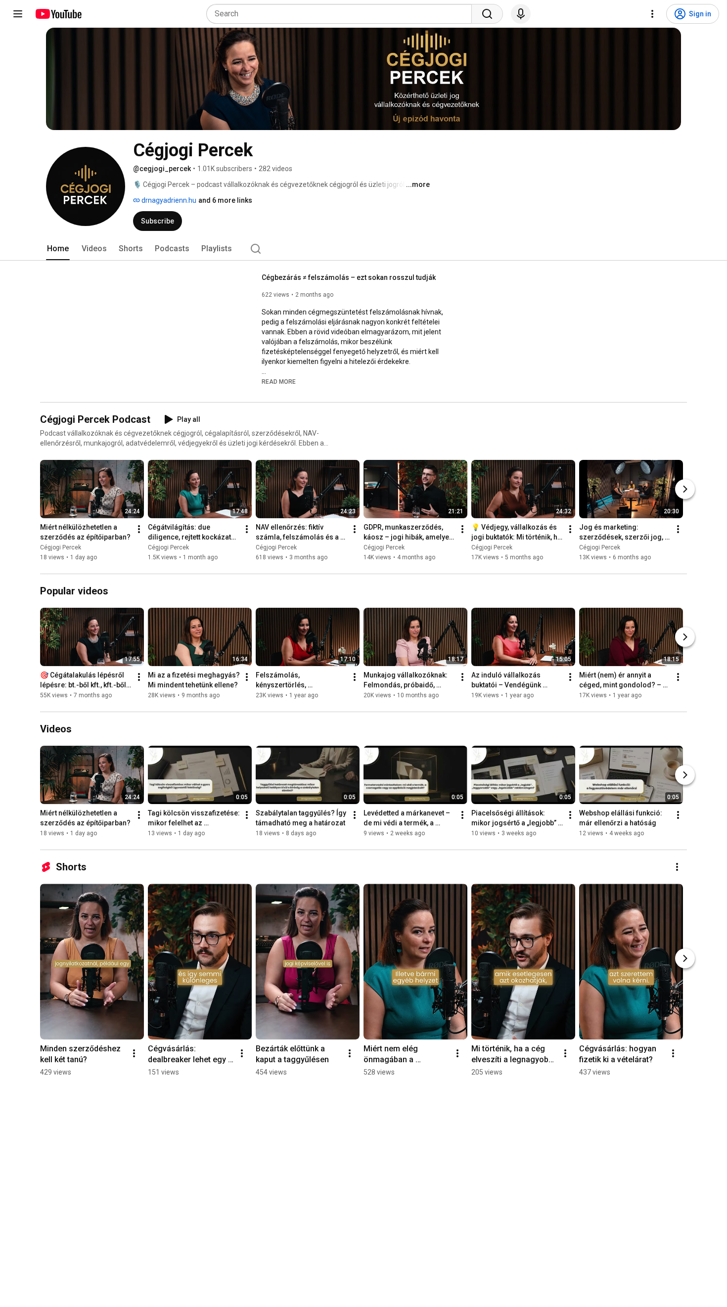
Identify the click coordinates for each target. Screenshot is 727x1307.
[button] (279, 381)
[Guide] (18, 14)
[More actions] (139, 529)
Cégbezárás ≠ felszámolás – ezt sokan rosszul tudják (349, 277)
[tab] (58, 249)
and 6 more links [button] (225, 200)
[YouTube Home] (58, 14)
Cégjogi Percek (60, 547)
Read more (279, 381)
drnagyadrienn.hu (168, 200)
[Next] (685, 489)
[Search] (487, 14)
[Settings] (652, 14)
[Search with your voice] (521, 14)
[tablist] (363, 249)
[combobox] (342, 14)
